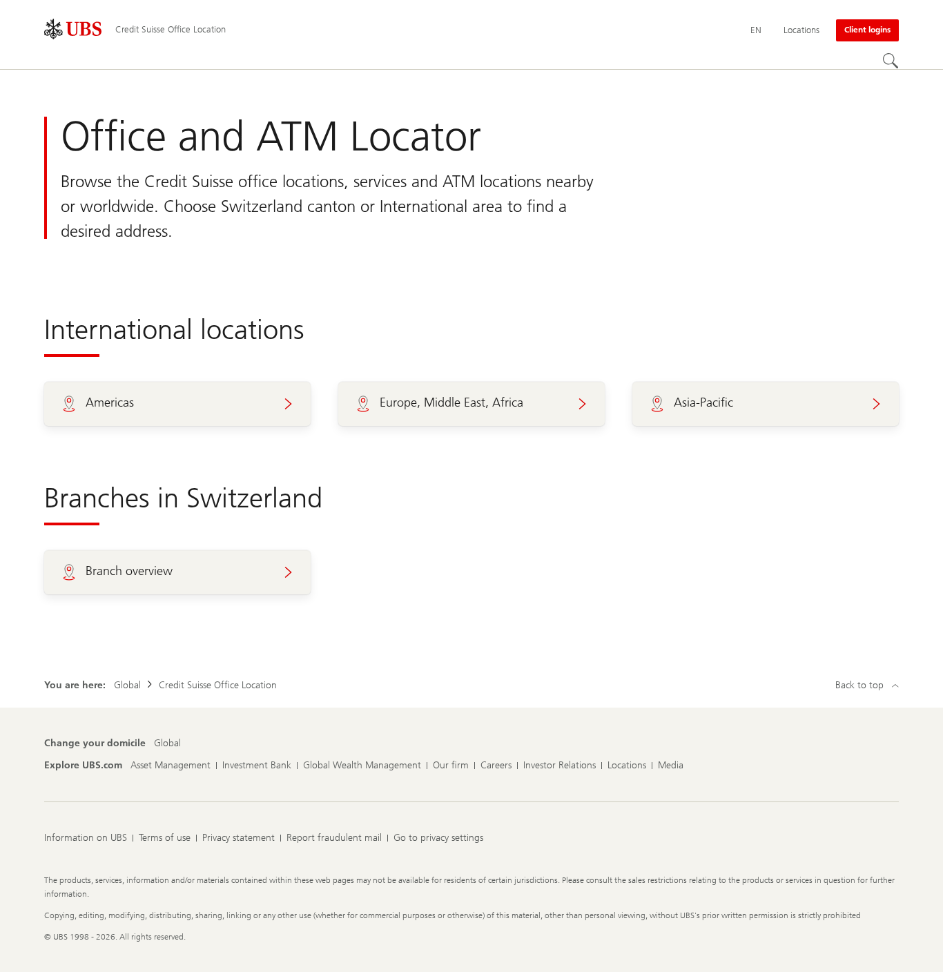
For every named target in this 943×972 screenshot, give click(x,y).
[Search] (890, 60)
